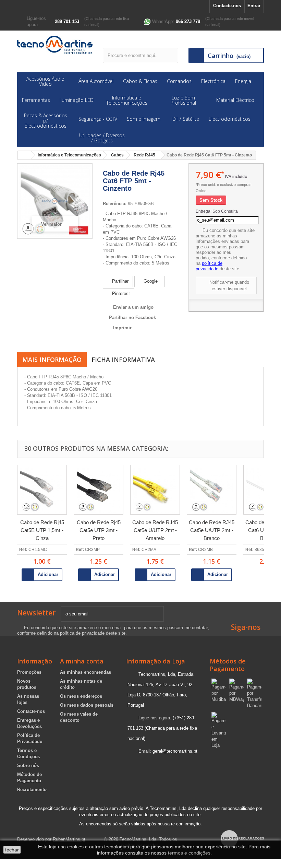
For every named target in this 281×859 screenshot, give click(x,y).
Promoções (29, 672)
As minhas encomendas (85, 672)
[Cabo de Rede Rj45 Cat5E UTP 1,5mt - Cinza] (42, 490)
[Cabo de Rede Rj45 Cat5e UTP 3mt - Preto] (98, 490)
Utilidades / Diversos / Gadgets (102, 138)
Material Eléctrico (235, 100)
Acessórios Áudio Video (45, 81)
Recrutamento (32, 789)
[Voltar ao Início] (24, 155)
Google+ (151, 281)
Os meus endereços (81, 696)
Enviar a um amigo (133, 307)
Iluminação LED (77, 100)
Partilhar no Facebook (132, 317)
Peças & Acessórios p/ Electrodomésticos (45, 120)
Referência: (114, 203)
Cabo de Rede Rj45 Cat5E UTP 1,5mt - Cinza (42, 530)
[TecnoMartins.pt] (55, 45)
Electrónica (213, 81)
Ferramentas (36, 100)
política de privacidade (209, 266)
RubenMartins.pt (69, 839)
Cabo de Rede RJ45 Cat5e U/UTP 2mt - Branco (211, 530)
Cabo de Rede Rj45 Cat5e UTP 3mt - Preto (99, 530)
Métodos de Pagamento (228, 665)
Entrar (253, 5)
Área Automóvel (95, 81)
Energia (243, 81)
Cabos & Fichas (140, 81)
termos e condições (189, 853)
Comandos (179, 81)
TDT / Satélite (184, 119)
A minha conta (81, 661)
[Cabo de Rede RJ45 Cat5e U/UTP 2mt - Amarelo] (155, 490)
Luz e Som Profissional (183, 100)
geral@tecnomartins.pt (174, 751)
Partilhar (120, 281)
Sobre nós (28, 765)
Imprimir (122, 327)
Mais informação (52, 359)
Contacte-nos (227, 5)
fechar (12, 849)
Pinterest (120, 293)
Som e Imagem (143, 119)
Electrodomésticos (230, 119)
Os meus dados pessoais (86, 705)
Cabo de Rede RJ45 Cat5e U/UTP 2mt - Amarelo (155, 530)
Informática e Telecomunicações (126, 100)
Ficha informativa (123, 359)
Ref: (23, 549)
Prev (7, 520)
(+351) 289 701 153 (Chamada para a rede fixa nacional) (162, 728)
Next (273, 520)
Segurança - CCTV (97, 119)
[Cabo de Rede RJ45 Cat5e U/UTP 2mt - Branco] (211, 490)
